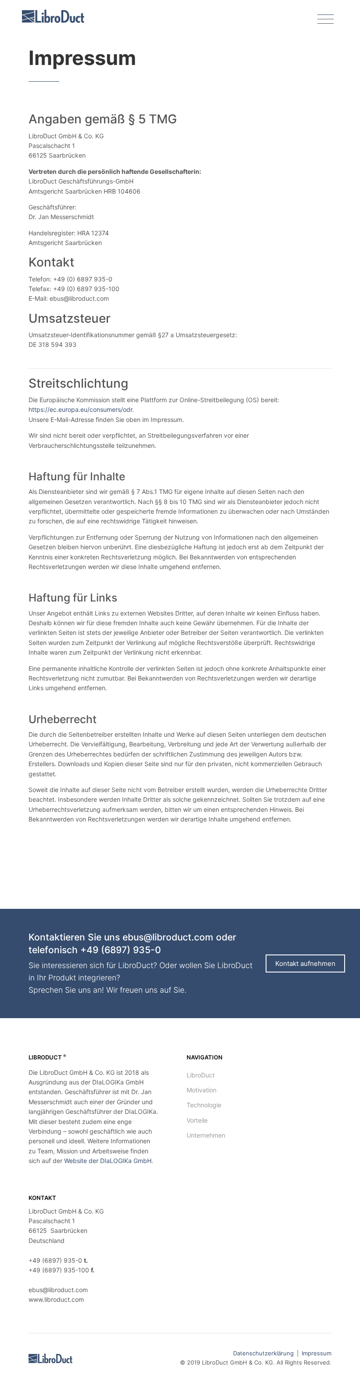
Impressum (316, 1353)
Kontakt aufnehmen (305, 963)
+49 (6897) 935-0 (120, 949)
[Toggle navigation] (325, 19)
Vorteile (197, 1120)
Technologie (204, 1105)
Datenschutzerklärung (263, 1353)
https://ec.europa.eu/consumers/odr (80, 409)
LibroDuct (201, 1075)
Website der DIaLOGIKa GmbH (107, 1160)
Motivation (201, 1090)
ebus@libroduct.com (167, 937)
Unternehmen (206, 1135)
